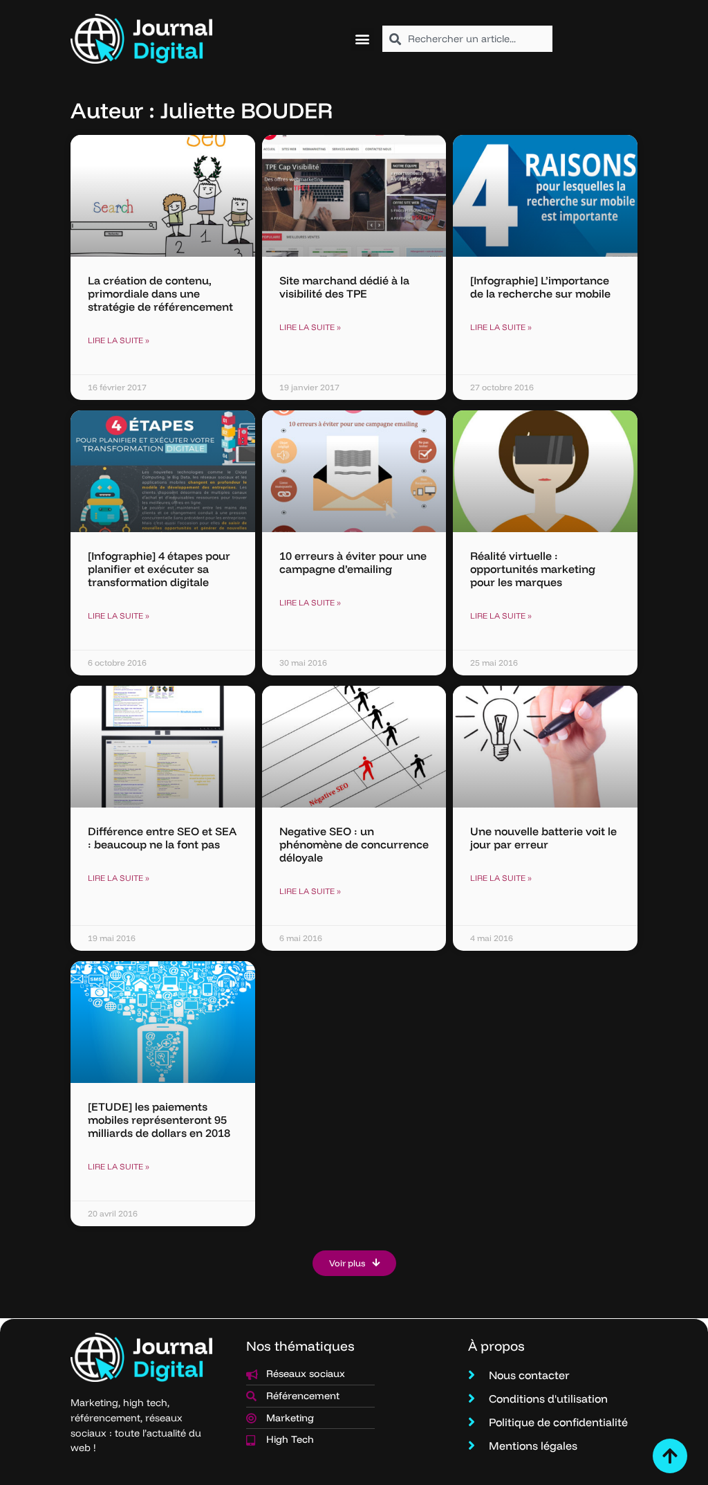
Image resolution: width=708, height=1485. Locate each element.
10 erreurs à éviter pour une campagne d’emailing (353, 562)
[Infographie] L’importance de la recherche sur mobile (540, 286)
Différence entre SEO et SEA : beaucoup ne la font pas (162, 837)
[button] (362, 39)
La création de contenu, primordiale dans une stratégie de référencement (160, 293)
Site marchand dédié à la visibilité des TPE (344, 286)
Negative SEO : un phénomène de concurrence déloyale (354, 844)
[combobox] (467, 39)
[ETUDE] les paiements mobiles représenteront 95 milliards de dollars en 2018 (159, 1120)
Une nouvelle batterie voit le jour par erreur (543, 837)
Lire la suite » (118, 340)
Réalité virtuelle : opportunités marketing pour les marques (532, 569)
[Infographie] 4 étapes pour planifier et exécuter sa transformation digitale (159, 569)
